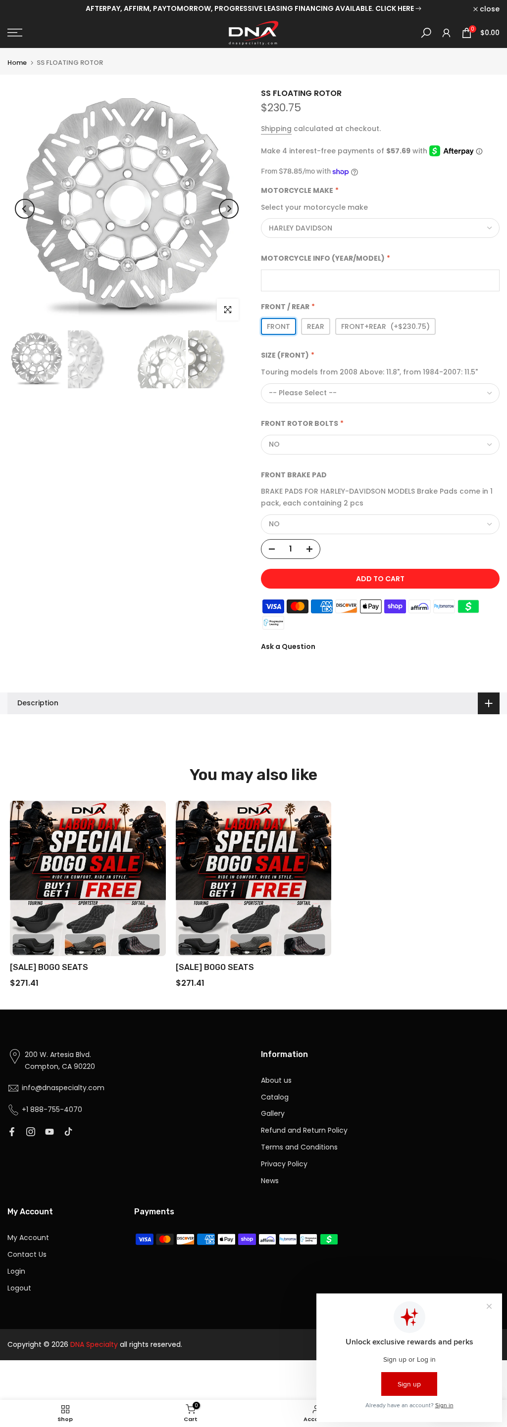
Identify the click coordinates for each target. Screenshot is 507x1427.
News (270, 1181)
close (23, 8)
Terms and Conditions (299, 1147)
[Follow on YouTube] (49, 1132)
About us (276, 1080)
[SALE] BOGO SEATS (49, 967)
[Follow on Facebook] (11, 1132)
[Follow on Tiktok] (68, 1132)
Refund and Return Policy (304, 1130)
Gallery (273, 1113)
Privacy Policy (284, 1164)
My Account (28, 1238)
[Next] (229, 209)
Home (17, 62)
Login (16, 1271)
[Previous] (25, 209)
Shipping (276, 129)
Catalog (275, 1097)
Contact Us (27, 1254)
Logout (19, 1288)
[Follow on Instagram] (30, 1132)
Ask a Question (288, 646)
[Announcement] (253, 9)
